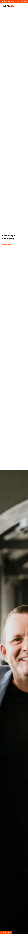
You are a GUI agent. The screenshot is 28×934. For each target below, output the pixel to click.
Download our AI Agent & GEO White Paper (15, 1)
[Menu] (24, 6)
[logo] (8, 6)
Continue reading (6, 244)
